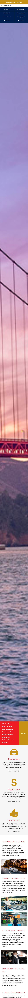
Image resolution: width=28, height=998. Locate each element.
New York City (7, 13)
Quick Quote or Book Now (14, 2)
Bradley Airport (21, 17)
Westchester (7, 20)
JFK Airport (7, 9)
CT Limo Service (7, 5)
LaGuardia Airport (21, 9)
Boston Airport (6, 17)
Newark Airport (21, 13)
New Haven (21, 20)
